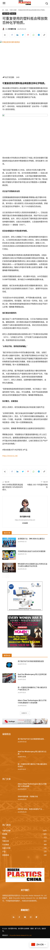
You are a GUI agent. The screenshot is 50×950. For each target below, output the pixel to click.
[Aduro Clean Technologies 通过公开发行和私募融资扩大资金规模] (9, 704)
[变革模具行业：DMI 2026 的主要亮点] (9, 542)
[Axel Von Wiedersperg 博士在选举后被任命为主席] (9, 678)
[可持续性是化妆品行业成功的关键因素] (9, 555)
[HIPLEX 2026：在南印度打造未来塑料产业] (9, 813)
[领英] (17, 35)
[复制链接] (44, 35)
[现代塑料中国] (3, 29)
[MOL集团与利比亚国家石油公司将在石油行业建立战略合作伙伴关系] (9, 567)
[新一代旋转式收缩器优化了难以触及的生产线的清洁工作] (9, 691)
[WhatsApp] (33, 35)
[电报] (38, 35)
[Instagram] (30, 917)
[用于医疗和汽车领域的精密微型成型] (9, 665)
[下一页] (7, 576)
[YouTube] (25, 917)
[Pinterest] (28, 35)
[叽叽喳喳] (22, 35)
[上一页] (3, 576)
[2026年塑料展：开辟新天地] (9, 800)
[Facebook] (12, 35)
